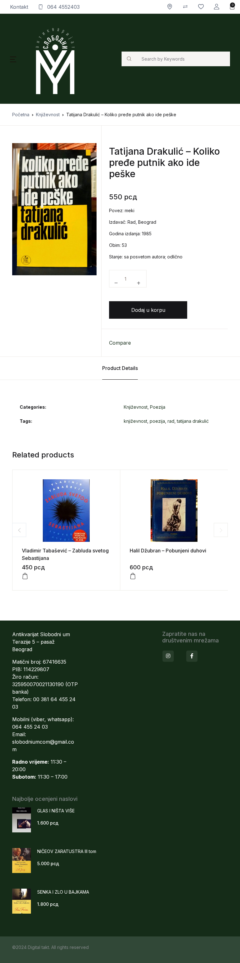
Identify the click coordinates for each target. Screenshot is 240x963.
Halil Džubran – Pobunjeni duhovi (168, 550)
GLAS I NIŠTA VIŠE (56, 810)
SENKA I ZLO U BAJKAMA (63, 892)
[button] (216, 6)
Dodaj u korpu (148, 310)
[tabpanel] (54, 209)
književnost (135, 421)
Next (221, 530)
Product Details (120, 368)
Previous (19, 530)
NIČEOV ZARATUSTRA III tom (66, 851)
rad (171, 421)
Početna (20, 114)
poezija (157, 421)
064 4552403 (63, 7)
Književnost (48, 114)
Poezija (157, 407)
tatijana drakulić (193, 421)
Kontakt (19, 7)
